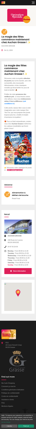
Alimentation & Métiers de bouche (20, 193)
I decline (9, 426)
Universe (8, 185)
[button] (18, 293)
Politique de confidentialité (10, 393)
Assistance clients (7, 399)
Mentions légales (7, 406)
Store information (19, 271)
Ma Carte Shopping (8, 383)
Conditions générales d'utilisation (12, 390)
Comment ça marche (8, 386)
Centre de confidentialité (9, 396)
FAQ (3, 403)
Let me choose (5, 422)
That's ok (26, 426)
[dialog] (18, 421)
